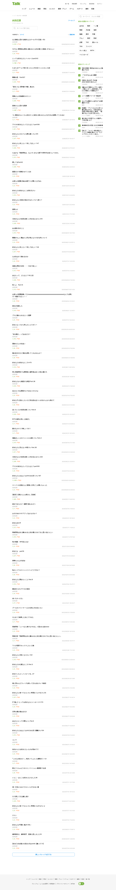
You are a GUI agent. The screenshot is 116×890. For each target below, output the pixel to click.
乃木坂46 (84, 72)
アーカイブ (71, 20)
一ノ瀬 (96, 26)
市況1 (83, 127)
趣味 (87, 9)
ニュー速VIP (85, 98)
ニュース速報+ (86, 115)
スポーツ (80, 9)
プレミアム (83, 3)
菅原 (80, 30)
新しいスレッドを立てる (43, 854)
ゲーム (72, 9)
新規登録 (91, 3)
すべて (22, 34)
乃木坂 (88, 30)
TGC (87, 42)
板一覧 (67, 3)
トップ (24, 9)
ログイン (99, 3)
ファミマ (89, 46)
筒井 (88, 26)
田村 (95, 38)
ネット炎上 (83, 50)
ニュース (32, 9)
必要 (80, 42)
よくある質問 (44, 883)
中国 (93, 34)
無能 (80, 34)
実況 (45, 9)
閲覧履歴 (74, 3)
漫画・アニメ (62, 9)
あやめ (81, 26)
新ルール (95, 42)
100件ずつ (15, 34)
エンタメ (52, 9)
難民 (83, 77)
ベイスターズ (83, 55)
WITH (92, 50)
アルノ (81, 38)
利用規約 (52, 883)
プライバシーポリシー (63, 883)
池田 (95, 30)
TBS (80, 46)
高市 (87, 34)
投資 (92, 9)
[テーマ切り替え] (81, 883)
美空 (88, 38)
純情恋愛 (14, 42)
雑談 (39, 9)
